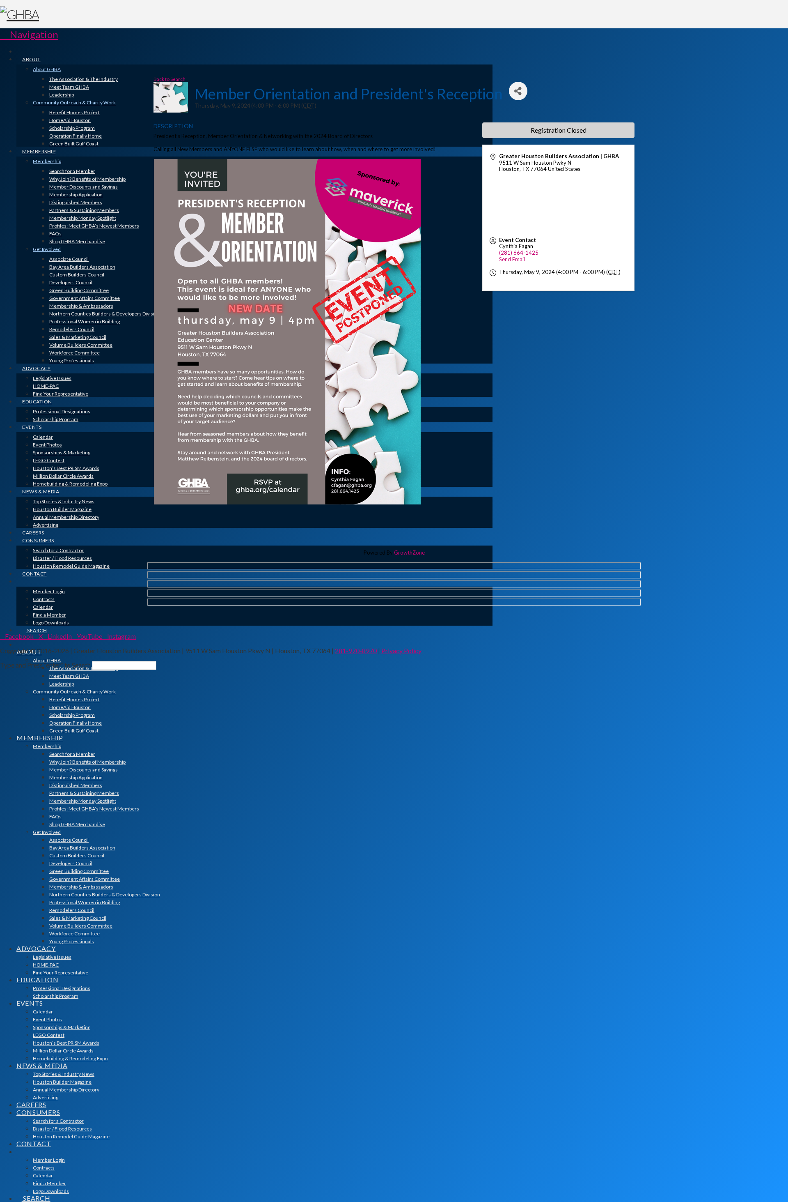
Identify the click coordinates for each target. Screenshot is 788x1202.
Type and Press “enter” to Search (45, 665)
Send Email (512, 259)
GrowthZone (409, 552)
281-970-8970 (356, 650)
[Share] (518, 91)
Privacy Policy (401, 650)
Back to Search (169, 79)
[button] (29, 34)
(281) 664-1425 (518, 252)
